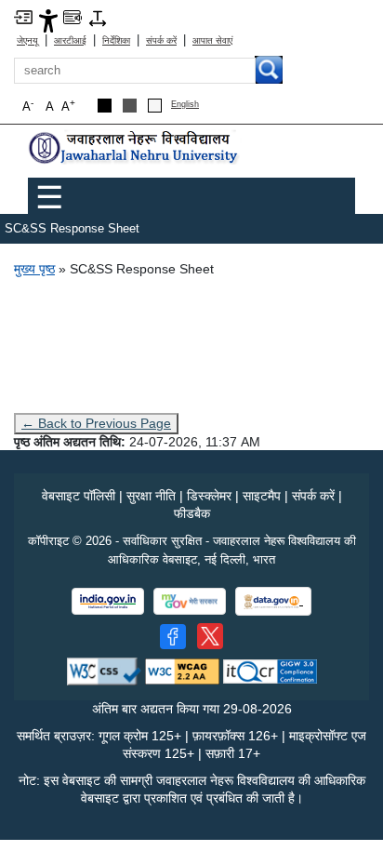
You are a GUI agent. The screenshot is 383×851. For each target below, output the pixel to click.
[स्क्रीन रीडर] (72, 16)
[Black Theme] (105, 106)
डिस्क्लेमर (209, 495)
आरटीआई (70, 40)
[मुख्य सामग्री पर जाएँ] (23, 16)
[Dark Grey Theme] (130, 106)
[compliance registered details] (270, 670)
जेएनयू (27, 40)
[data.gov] (273, 601)
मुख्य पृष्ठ (34, 268)
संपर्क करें (161, 40)
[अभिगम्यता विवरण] (48, 20)
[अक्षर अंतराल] (97, 17)
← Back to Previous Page (96, 423)
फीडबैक (192, 513)
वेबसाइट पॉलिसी (78, 495)
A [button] (68, 105)
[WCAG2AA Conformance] (182, 670)
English (185, 104)
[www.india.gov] (108, 601)
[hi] (135, 147)
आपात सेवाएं (212, 40)
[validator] (104, 670)
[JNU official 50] (210, 636)
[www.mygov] (189, 601)
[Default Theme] (155, 106)
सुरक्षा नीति (151, 495)
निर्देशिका (116, 40)
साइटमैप (262, 495)
